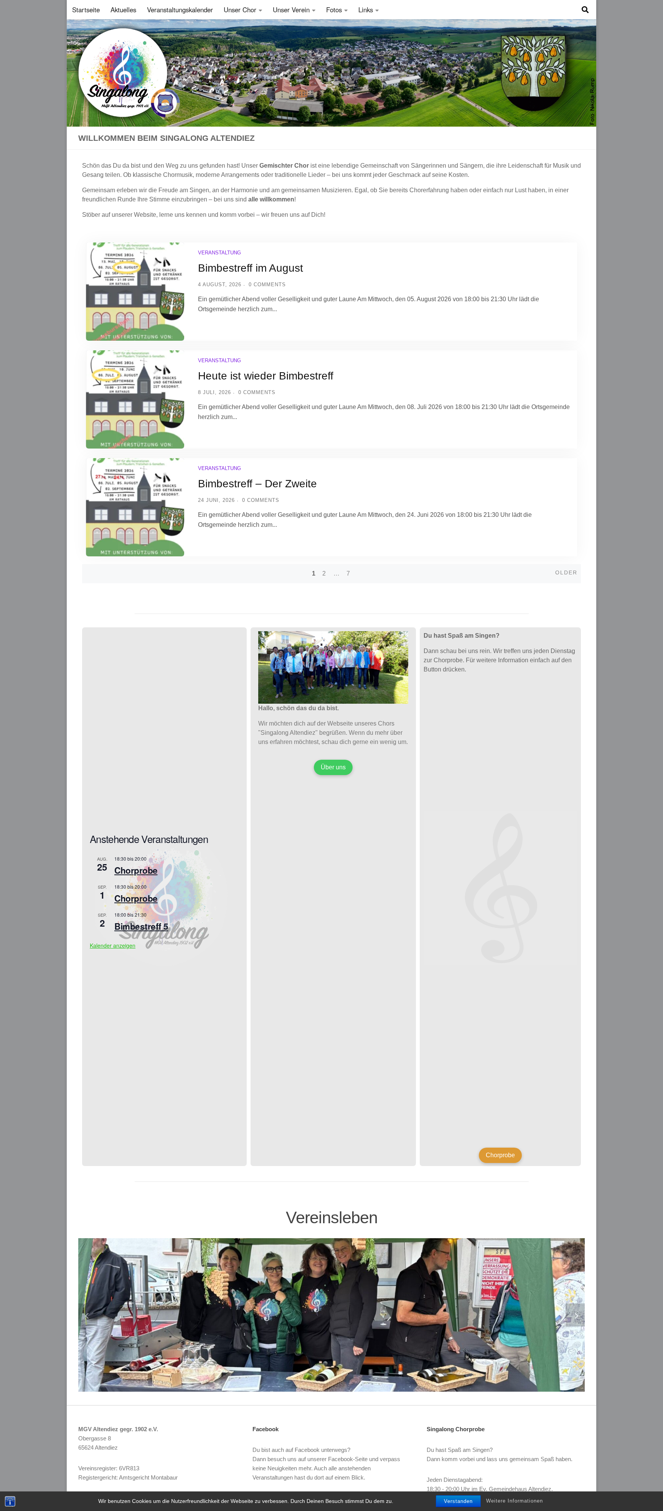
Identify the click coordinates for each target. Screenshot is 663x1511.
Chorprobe (136, 870)
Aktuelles (123, 9)
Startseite (86, 9)
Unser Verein (291, 9)
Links (365, 9)
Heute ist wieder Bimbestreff (265, 376)
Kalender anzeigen (112, 945)
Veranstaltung (219, 253)
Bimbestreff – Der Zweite (257, 484)
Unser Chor (240, 9)
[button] (87, 1314)
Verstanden (458, 1501)
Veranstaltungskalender (180, 9)
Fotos (334, 9)
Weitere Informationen (514, 1501)
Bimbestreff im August (250, 268)
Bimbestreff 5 (141, 926)
